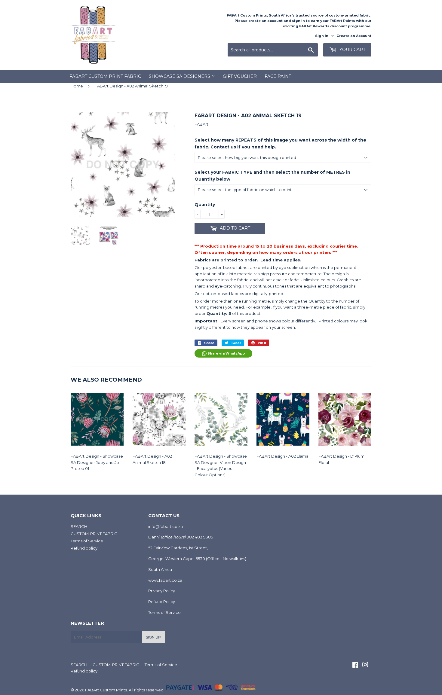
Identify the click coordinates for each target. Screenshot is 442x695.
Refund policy (84, 548)
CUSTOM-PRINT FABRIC (94, 533)
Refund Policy (161, 601)
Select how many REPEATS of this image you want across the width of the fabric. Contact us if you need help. (280, 143)
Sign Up (153, 637)
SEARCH (79, 526)
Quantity (205, 204)
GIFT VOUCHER (240, 76)
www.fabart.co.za (165, 580)
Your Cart (351, 49)
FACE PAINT (278, 76)
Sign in (321, 36)
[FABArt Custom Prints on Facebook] (355, 665)
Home (77, 86)
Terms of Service (87, 540)
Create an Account (353, 36)
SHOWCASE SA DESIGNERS (180, 76)
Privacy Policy (161, 590)
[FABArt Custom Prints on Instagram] (365, 665)
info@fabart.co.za (165, 526)
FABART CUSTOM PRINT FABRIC (105, 76)
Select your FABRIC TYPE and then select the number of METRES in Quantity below (272, 175)
